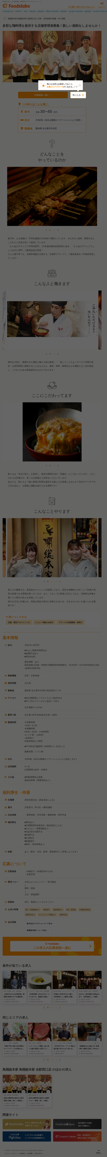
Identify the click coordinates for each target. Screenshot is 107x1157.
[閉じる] (80, 85)
